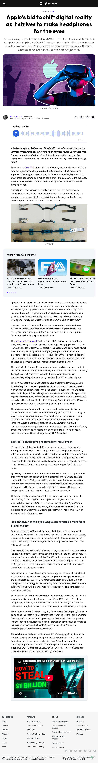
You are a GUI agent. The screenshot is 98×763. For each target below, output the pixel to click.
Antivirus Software (34, 721)
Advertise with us (83, 730)
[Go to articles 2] (9, 292)
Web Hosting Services (35, 743)
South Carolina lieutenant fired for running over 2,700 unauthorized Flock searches (20, 281)
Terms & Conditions (48, 757)
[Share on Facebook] (87, 117)
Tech (9, 288)
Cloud (4, 743)
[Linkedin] (80, 750)
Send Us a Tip (82, 726)
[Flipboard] (89, 750)
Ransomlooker (57, 743)
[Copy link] (76, 117)
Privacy (5, 734)
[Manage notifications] (92, 757)
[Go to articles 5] (15, 292)
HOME (44, 11)
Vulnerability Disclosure (37, 759)
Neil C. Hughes (16, 116)
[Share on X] (82, 117)
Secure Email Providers (36, 734)
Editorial (5, 726)
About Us (80, 721)
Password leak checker (61, 732)
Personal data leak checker (59, 727)
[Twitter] (66, 750)
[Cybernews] (49, 3)
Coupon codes (58, 747)
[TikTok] (85, 750)
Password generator (60, 721)
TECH (52, 11)
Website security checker (58, 737)
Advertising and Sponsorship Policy (14, 759)
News (4, 721)
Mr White (30, 167)
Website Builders (33, 738)
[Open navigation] (4, 3)
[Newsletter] (94, 750)
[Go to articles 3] (11, 292)
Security (5, 730)
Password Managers (35, 726)
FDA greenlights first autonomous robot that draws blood (52, 281)
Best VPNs (31, 730)
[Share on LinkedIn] (93, 117)
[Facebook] (70, 750)
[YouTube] (75, 750)
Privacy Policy (34, 757)
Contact (13, 757)
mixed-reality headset (26, 341)
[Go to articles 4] (13, 292)
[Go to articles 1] (7, 292)
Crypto (4, 738)
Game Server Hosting (35, 747)
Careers (80, 734)
